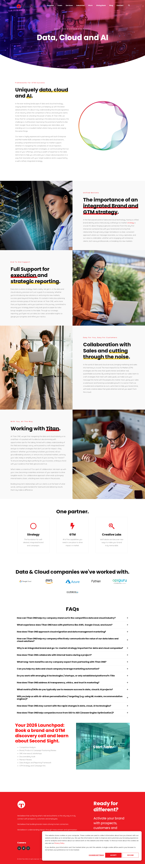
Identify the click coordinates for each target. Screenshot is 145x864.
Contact (120, 5)
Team (59, 5)
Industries (80, 5)
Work (90, 5)
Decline (130, 855)
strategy (130, 223)
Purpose (50, 5)
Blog (111, 5)
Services (69, 5)
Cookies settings (96, 855)
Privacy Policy (59, 843)
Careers (21, 842)
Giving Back (101, 5)
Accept (113, 855)
